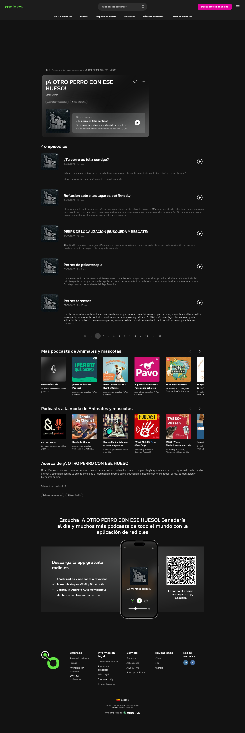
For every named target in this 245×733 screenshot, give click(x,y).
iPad (157, 663)
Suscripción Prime (135, 672)
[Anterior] (190, 350)
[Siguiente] (200, 350)
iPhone (158, 658)
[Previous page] (91, 336)
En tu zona (129, 17)
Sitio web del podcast (52, 486)
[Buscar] (143, 7)
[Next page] (153, 336)
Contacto (131, 658)
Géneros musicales (153, 17)
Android (159, 668)
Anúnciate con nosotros (77, 669)
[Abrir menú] (238, 7)
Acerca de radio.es (79, 658)
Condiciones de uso (108, 662)
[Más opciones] (143, 81)
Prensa (73, 663)
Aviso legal (103, 674)
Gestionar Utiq (105, 679)
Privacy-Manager (106, 684)
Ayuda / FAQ (132, 668)
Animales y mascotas (57, 102)
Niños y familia (79, 102)
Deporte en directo (106, 17)
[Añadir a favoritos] (135, 81)
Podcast (84, 17)
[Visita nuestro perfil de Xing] (193, 662)
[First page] (85, 336)
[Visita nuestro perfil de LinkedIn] (185, 662)
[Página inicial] (47, 70)
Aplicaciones (132, 663)
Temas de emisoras (182, 17)
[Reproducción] (137, 122)
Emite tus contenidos (75, 677)
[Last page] (159, 336)
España (124, 700)
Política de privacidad (103, 668)
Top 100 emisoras (62, 17)
